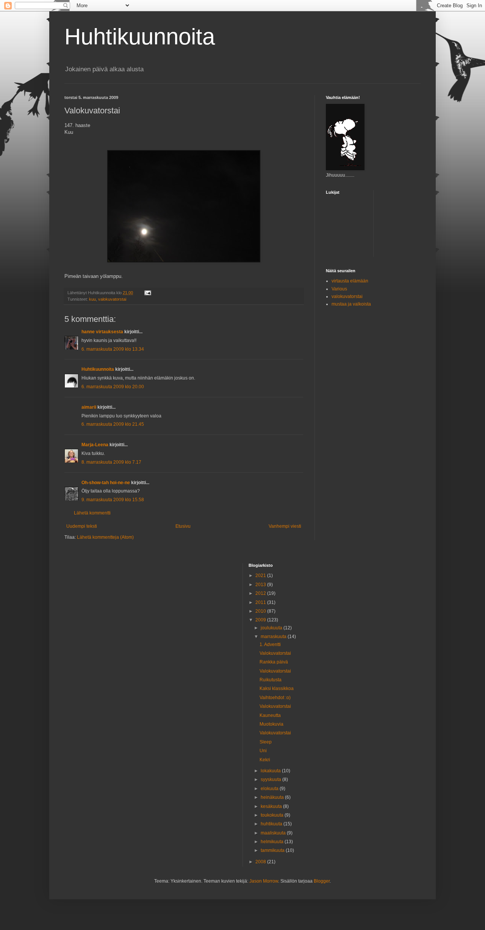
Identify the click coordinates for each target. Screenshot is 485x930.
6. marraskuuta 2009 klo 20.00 (112, 386)
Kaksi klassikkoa (277, 688)
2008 (261, 861)
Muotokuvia (271, 724)
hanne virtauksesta (102, 331)
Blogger (322, 881)
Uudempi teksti (81, 526)
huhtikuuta (272, 823)
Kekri (265, 759)
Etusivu (183, 526)
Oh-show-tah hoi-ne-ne (105, 482)
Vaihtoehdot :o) (275, 697)
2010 (261, 611)
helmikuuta (273, 841)
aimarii (88, 407)
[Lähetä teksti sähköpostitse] (147, 292)
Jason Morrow (263, 881)
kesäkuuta (272, 806)
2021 (261, 575)
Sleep (266, 742)
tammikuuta (273, 850)
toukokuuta (273, 815)
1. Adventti (270, 644)
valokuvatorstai (112, 299)
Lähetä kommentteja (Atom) (105, 537)
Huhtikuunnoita (139, 36)
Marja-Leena (94, 444)
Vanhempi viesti (285, 526)
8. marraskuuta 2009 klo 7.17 (111, 462)
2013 (261, 584)
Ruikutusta (271, 679)
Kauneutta (270, 715)
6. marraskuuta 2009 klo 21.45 (112, 424)
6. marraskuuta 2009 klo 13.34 (112, 349)
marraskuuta (274, 636)
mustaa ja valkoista (351, 304)
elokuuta (270, 788)
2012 (261, 593)
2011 (261, 602)
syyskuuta (271, 779)
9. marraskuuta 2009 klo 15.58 (112, 499)
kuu (92, 299)
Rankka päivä (274, 662)
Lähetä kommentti (92, 513)
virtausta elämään (350, 281)
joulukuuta (272, 627)
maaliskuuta (274, 833)
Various (339, 289)
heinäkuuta (273, 797)
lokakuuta (271, 770)
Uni (263, 750)
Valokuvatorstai (275, 653)
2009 (261, 620)
